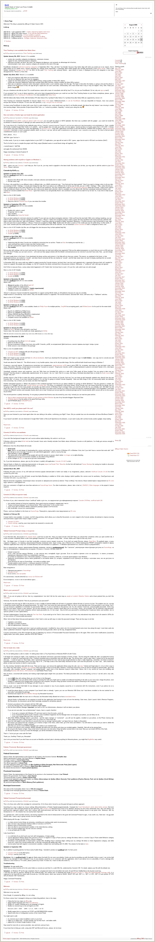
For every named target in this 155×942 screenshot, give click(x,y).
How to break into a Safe (12, 648)
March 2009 (118, 111)
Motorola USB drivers (17, 671)
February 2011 (119, 146)
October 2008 (119, 95)
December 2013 (120, 204)
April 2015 (118, 228)
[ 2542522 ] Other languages (91, 485)
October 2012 (119, 171)
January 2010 (119, 131)
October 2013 (119, 198)
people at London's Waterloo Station (78, 596)
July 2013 (118, 188)
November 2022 (120, 364)
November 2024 (120, 402)
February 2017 (119, 259)
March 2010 (118, 138)
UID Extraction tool (30, 671)
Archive (8, 41)
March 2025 (118, 415)
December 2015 (120, 242)
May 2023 (118, 372)
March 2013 (118, 187)
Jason (12, 329)
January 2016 (119, 245)
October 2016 (119, 247)
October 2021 (119, 350)
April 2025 (118, 418)
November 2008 (120, 98)
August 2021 (119, 343)
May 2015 (118, 220)
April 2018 (118, 293)
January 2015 (119, 218)
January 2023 (119, 370)
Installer (10, 233)
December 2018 (120, 291)
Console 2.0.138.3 (13, 521)
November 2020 (120, 326)
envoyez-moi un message (54, 102)
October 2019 (119, 312)
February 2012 (119, 172)
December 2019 (120, 318)
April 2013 (118, 190)
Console (26, 162)
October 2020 (119, 323)
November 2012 (120, 174)
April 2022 (118, 369)
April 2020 (118, 331)
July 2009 (118, 112)
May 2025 (118, 410)
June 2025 (118, 413)
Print (22, 110)
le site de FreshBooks (73, 101)
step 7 (82, 666)
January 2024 (119, 397)
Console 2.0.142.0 (61, 461)
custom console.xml (80, 224)
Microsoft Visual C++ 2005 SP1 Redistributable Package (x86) (90, 872)
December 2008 (120, 101)
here (87, 844)
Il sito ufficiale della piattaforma (37, 33)
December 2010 (120, 139)
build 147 (31, 285)
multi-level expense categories (27, 67)
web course (106, 373)
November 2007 (120, 87)
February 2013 (119, 183)
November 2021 (120, 353)
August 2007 (119, 77)
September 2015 (120, 233)
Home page (6, 938)
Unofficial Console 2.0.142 (99, 471)
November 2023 (120, 391)
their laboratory (33, 902)
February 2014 (119, 210)
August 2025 (119, 419)
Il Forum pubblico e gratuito (32, 35)
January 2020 (119, 321)
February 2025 (119, 411)
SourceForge (35, 511)
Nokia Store (101, 68)
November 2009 (120, 125)
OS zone (111, 481)
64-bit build (25, 441)
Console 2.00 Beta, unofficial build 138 (90, 500)
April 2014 (118, 217)
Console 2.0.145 (13, 352)
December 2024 (120, 405)
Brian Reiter (28, 190)
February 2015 (119, 221)
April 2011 (118, 152)
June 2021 (118, 337)
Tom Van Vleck (37, 614)
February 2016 (119, 248)
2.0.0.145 (27, 341)
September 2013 (120, 195)
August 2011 (119, 153)
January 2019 (119, 294)
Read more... (7, 425)
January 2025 (119, 408)
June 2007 (118, 71)
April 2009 (118, 114)
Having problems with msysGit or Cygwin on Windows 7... (23, 159)
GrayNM (63, 306)
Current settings (13, 523)
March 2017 (118, 263)
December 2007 (120, 90)
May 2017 (118, 258)
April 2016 (118, 255)
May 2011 (118, 144)
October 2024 (119, 399)
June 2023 (118, 375)
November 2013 (120, 201)
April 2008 (118, 103)
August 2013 (119, 191)
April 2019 (118, 304)
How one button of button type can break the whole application (24, 115)
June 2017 (118, 261)
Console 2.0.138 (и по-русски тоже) (15, 494)
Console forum (23, 201)
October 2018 (119, 285)
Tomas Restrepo (87, 464)
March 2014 (118, 214)
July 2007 (118, 74)
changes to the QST (22, 70)
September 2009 (120, 119)
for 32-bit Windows (13, 198)
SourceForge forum (46, 485)
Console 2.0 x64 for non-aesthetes (15, 432)
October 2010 (119, 133)
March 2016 (118, 252)
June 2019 (118, 299)
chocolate (6, 598)
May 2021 (118, 334)
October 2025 (119, 426)
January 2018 (119, 283)
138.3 (21, 458)
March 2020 (118, 327)
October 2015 (119, 236)
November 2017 (120, 277)
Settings (10, 854)
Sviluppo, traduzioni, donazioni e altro (35, 38)
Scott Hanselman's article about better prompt (92, 807)
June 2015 (118, 223)
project (47, 464)
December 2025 (120, 432)
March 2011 (118, 149)
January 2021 (119, 332)
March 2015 (118, 225)
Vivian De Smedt (23, 215)
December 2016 (120, 253)
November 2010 (120, 136)
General (26, 118)
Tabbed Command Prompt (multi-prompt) (17, 798)
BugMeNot (91, 739)
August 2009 (119, 115)
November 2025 (120, 429)
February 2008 (119, 96)
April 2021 (118, 342)
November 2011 (120, 163)
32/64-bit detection (13, 399)
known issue (47, 128)
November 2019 (120, 315)
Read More (92, 541)
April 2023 (118, 380)
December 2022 (120, 367)
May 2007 (118, 68)
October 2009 (119, 122)
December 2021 (120, 356)
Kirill (25, 11)
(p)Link (8, 110)
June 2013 (118, 185)
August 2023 (119, 381)
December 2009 (120, 128)
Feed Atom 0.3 (134, 455)
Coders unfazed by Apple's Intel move (38, 32)
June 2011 (118, 147)
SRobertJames (87, 306)
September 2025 (120, 422)
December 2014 (120, 215)
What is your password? (11, 590)
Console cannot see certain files (36, 385)
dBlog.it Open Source (121, 449)
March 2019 (118, 301)
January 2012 (119, 169)
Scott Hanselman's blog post (79, 187)
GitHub (31, 290)
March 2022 (118, 365)
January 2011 (119, 142)
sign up (102, 90)
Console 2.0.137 (13, 572)
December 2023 (120, 394)
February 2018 (119, 286)
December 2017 (120, 280)
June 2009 (118, 109)
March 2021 (118, 339)
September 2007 (120, 81)
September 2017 (120, 271)
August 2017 (119, 267)
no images (67, 455)
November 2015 (120, 239)
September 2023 (120, 384)
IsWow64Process (26, 400)
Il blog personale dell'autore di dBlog (34, 36)
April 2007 (118, 76)
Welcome (7, 886)
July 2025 (118, 416)
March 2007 (118, 73)
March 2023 (118, 377)
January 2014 (119, 207)
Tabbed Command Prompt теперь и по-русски (19, 531)
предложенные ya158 (59, 365)
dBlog (27, 901)
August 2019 (119, 305)
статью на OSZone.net (35, 576)
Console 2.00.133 (13, 853)
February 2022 (119, 362)
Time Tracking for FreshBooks (24, 95)
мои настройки (21, 573)
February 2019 (119, 297)
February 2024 (119, 400)
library (117, 440)
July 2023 (118, 378)
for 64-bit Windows (13, 200)
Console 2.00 (47, 808)
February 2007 (119, 70)
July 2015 (118, 226)
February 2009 (119, 108)
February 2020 (119, 324)
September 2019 (120, 308)
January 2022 (119, 359)
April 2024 (118, 407)
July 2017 (118, 264)
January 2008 (119, 93)
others (8, 192)
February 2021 (119, 335)
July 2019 (118, 302)
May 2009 (118, 106)
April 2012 (118, 179)
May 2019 (118, 296)
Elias (64, 242)
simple (27, 259)
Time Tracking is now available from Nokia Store (19, 50)
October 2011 (119, 160)
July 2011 (118, 150)
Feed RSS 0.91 (134, 453)
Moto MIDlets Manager (31, 693)
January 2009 (119, 104)
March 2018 (118, 290)
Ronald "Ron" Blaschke (58, 464)
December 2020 (120, 329)
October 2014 (119, 209)
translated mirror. (71, 696)
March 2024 (118, 403)
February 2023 (119, 373)
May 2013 (118, 182)
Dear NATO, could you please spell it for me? (28, 121)
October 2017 (119, 274)
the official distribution (37, 358)
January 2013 (119, 180)
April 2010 (118, 141)
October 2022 (119, 361)
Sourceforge (107, 547)
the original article (30, 537)
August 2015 (119, 229)
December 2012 (120, 177)
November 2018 (120, 288)
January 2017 (119, 256)
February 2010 (119, 134)
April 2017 (118, 266)
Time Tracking (28, 53)
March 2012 (118, 176)
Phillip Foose (44, 306)
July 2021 (118, 340)
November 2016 (120, 250)
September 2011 (120, 157)
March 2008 (118, 100)
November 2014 (120, 212)
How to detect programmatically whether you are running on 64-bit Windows (31, 397)
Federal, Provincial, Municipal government (17, 747)
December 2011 (120, 166)
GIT (14, 812)
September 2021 (120, 346)
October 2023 (119, 388)
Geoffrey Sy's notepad (28, 667)
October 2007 (119, 84)
